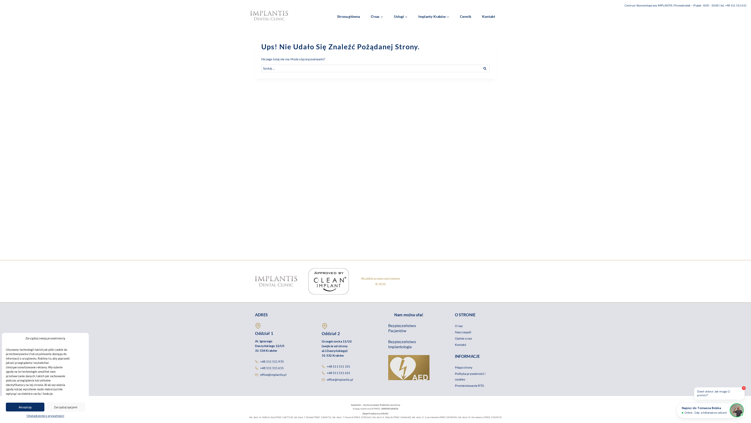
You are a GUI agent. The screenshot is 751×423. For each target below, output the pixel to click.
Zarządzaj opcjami (65, 407)
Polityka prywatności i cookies (470, 376)
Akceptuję (25, 407)
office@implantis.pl (273, 374)
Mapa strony (464, 367)
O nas (459, 326)
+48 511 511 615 (272, 368)
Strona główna (348, 16)
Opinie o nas (463, 338)
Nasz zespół (463, 332)
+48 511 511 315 (338, 366)
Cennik (465, 16)
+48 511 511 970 (272, 361)
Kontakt (488, 16)
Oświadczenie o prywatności (45, 416)
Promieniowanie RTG (469, 385)
